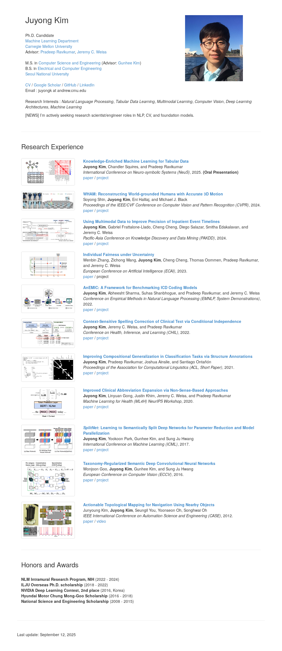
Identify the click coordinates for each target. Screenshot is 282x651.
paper (88, 177)
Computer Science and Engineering (70, 63)
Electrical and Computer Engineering (70, 68)
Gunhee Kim (129, 63)
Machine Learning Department (51, 40)
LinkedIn (87, 85)
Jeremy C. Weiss (92, 52)
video (101, 521)
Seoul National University (47, 74)
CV (28, 85)
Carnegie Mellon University (48, 46)
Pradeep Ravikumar (57, 52)
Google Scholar (47, 85)
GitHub (70, 85)
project (103, 177)
